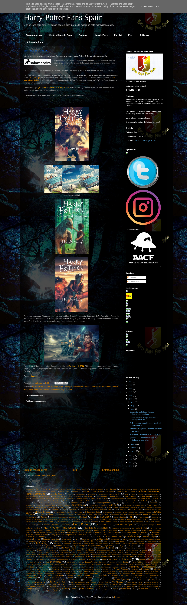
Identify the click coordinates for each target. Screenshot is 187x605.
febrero (134, 448)
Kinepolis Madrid (94, 546)
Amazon (86, 491)
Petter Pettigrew (121, 564)
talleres (126, 580)
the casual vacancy (35, 582)
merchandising (31, 554)
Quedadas (145, 569)
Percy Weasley (96, 564)
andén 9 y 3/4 (121, 491)
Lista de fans (140, 548)
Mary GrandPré (131, 552)
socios (70, 578)
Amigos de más (98, 491)
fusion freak (76, 521)
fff (71, 519)
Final (110, 519)
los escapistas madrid (103, 550)
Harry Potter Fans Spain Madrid (96, 528)
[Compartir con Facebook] (63, 383)
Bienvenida (77, 496)
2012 (131, 463)
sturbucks (96, 580)
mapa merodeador (52, 552)
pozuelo (28, 569)
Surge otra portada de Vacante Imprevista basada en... (142, 413)
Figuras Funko (101, 519)
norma (104, 559)
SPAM (116, 578)
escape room (81, 514)
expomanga (63, 517)
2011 (131, 466)
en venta (41, 514)
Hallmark (46, 524)
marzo (133, 444)
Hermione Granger (149, 537)
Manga (41, 552)
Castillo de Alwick (55, 501)
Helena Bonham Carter (113, 537)
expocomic (53, 517)
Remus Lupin (30, 573)
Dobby (115, 507)
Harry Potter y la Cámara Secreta (105, 387)
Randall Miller (96, 571)
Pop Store (66, 567)
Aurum (133, 494)
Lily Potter (121, 548)
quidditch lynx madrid (63, 571)
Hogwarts (36, 539)
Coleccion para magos (104, 503)
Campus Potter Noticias (99, 498)
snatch (64, 578)
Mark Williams (101, 552)
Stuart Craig (87, 580)
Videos (29, 589)
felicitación (155, 517)
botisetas (156, 496)
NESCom (148, 556)
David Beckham (139, 505)
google (158, 521)
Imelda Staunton (33, 541)
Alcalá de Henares (139, 489)
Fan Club (104, 517)
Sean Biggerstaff (102, 575)
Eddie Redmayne (135, 509)
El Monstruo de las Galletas (124, 512)
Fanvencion (143, 517)
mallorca (32, 552)
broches (48, 498)
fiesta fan (90, 519)
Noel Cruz (83, 559)
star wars (31, 580)
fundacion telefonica (63, 521)
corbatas (39, 505)
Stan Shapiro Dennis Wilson (146, 578)
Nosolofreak (113, 559)
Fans (131, 517)
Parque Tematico (53, 562)
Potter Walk (84, 567)
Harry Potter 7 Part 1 (104, 524)
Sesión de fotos (154, 575)
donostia (45, 509)
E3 (116, 509)
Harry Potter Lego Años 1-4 (62, 530)
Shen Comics (45, 578)
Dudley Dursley (84, 509)
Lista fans (150, 548)
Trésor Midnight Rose (100, 584)
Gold (152, 521)
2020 (131, 385)
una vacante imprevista (35, 587)
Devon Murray (88, 507)
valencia (71, 586)
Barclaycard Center (152, 494)
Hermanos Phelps (132, 537)
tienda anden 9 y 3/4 (151, 582)
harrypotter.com (52, 537)
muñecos (69, 556)
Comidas (127, 503)
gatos (115, 521)
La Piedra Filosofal (69, 548)
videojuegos (153, 586)
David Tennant (41, 507)
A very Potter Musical (43, 489)
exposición (73, 517)
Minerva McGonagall (98, 554)
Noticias (126, 559)
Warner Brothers (86, 589)
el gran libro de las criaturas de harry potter (68, 512)
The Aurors (143, 580)
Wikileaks (116, 589)
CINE (153, 501)
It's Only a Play (66, 541)
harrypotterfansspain (66, 537)
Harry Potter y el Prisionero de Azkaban (74, 387)
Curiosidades (94, 505)
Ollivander (143, 559)
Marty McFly (112, 552)
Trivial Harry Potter (116, 584)
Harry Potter (81, 524)
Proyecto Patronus (121, 569)
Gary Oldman (105, 521)
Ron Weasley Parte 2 (152, 573)
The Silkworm (117, 582)
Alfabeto (53, 491)
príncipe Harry (88, 569)
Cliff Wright (58, 503)
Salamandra (55, 390)
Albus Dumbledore (125, 489)
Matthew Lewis (144, 552)
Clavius (36, 503)
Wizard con (125, 589)
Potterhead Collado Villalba (100, 567)
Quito (74, 571)
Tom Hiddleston (77, 584)
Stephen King (41, 580)
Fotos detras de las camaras (137, 519)
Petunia (131, 564)
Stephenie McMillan (54, 580)
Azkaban (140, 494)
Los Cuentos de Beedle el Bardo (81, 550)
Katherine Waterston (138, 543)
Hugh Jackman (127, 539)
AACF (56, 489)
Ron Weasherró (125, 573)
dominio (36, 509)
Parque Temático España (75, 562)
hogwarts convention (51, 539)
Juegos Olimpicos (102, 543)
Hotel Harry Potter (88, 539)
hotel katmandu (102, 539)
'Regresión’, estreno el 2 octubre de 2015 (146, 434)
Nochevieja (74, 559)
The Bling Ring (154, 580)
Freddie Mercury (31, 521)
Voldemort (65, 589)
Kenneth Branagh (62, 546)
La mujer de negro (50, 548)
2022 (131, 382)
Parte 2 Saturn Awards (57, 564)
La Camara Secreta (146, 546)
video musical (142, 586)
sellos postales (140, 575)
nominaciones (94, 559)
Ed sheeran (122, 509)
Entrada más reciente (35, 470)
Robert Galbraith (96, 573)
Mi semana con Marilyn (57, 554)
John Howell (57, 543)
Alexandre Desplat (42, 491)
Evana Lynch (31, 517)
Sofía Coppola (80, 578)
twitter (128, 584)
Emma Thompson (146, 512)
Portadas (75, 567)
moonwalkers (126, 554)
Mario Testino (89, 552)
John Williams (77, 543)
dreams (64, 509)
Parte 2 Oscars (42, 564)
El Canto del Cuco (42, 512)
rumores (28, 575)
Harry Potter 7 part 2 (125, 524)
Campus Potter (81, 498)
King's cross (108, 546)
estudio (123, 514)
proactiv (97, 569)
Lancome (91, 548)
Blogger (117, 597)
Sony (90, 578)
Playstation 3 (42, 567)
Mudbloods (156, 554)
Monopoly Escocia (113, 554)
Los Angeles (63, 550)
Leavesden (100, 548)
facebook (83, 517)
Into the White (54, 541)
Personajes (108, 564)
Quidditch (157, 569)
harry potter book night (147, 524)
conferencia (30, 505)
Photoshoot (140, 564)
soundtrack (108, 578)
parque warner (154, 562)
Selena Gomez (126, 575)
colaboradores (76, 503)
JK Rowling (41, 543)
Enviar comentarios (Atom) (45, 475)
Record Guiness (128, 571)
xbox (153, 589)
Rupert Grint (39, 575)
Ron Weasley (137, 573)
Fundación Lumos (46, 521)
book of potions (130, 496)
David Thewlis (52, 507)
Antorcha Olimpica (57, 494)
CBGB (75, 501)
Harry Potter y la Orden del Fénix (107, 532)
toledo (55, 584)
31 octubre (29, 489)
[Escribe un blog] (58, 383)
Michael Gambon (72, 554)
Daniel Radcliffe (108, 505)
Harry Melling (66, 524)
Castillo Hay (67, 501)
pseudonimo (135, 569)
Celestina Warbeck (85, 501)
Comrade (135, 503)
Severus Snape (32, 578)
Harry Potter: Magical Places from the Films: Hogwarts (108, 535)
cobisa (66, 503)
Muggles (31, 556)
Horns (77, 539)
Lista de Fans (101, 35)
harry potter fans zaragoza (120, 528)
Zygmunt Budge (53, 591)
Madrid (144, 550)
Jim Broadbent (151, 541)
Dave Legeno (127, 505)
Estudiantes (115, 514)
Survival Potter (115, 580)
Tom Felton (63, 585)
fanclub (123, 517)
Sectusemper (114, 575)
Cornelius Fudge (50, 505)
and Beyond (110, 491)
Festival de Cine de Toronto (35, 519)
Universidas (62, 586)
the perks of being (104, 582)
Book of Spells (144, 496)
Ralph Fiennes (83, 571)
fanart (116, 517)
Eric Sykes (71, 514)
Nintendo (53, 559)
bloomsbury (87, 496)
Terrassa (134, 580)
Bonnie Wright (115, 496)
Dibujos (108, 507)
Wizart (135, 589)
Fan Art (118, 35)
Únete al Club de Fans (60, 35)
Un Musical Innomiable (151, 584)
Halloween (55, 524)
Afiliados (144, 35)
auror (126, 494)
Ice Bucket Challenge (141, 539)
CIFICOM (143, 501)
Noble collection (63, 559)
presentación (55, 569)
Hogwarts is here (67, 539)
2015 (131, 399)
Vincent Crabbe (41, 589)
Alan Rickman (111, 489)
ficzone (76, 519)
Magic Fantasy (156, 550)
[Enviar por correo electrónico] (55, 383)
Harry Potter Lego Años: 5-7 (82, 530)
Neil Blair (140, 556)
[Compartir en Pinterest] (66, 383)
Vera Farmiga (110, 586)
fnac (116, 519)
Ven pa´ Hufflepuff (97, 586)
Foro (130, 35)
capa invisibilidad (132, 498)
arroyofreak (91, 494)
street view (77, 580)
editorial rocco (149, 509)
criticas (67, 505)
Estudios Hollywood (134, 514)
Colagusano (89, 503)
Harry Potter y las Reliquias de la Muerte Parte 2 (69, 535)
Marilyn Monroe (77, 552)
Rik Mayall (60, 573)
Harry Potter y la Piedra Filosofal (37, 390)
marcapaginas (65, 552)
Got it (159, 6)
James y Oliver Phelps (92, 541)
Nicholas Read (42, 559)
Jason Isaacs (140, 541)
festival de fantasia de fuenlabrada (57, 519)
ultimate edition (137, 584)
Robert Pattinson (112, 573)
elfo (136, 512)
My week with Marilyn (101, 556)
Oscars (151, 559)
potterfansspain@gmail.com (145, 140)
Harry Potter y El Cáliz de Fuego (45, 387)
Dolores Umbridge (146, 507)
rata (120, 571)
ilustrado (158, 539)
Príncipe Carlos (76, 569)
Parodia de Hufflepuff (35, 562)
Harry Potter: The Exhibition (137, 535)
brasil (28, 498)
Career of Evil (145, 498)
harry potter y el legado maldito (130, 530)
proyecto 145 (107, 569)
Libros (111, 548)
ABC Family (76, 489)
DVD (110, 509)
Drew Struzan (73, 509)
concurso (153, 503)
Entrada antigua (111, 470)
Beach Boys (56, 496)
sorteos (97, 578)
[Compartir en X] (61, 383)
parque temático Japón (119, 562)
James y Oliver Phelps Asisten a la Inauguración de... (144, 419)
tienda (141, 582)
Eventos (82, 35)
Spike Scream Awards (127, 578)
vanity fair (80, 586)
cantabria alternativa (117, 498)
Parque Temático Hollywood (95, 562)
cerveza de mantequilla (101, 501)
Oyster (158, 559)
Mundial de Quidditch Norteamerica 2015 (50, 556)
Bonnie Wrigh (102, 496)
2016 (131, 395)
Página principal (34, 35)
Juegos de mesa (89, 543)
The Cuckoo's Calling (58, 582)
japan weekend (120, 541)
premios (45, 569)
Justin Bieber (125, 543)
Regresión (139, 571)
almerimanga (76, 491)
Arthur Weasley (103, 494)
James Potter (77, 541)
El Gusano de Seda (92, 512)
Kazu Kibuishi (37, 546)
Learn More (147, 6)
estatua (106, 514)
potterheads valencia (118, 567)
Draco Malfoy (55, 509)
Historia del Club (34, 42)
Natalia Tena (120, 556)
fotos (122, 519)
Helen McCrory (97, 537)
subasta (104, 580)
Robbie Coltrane (71, 573)
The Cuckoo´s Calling (78, 582)
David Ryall (30, 507)
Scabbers (79, 575)
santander (70, 575)
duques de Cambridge (99, 509)
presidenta (65, 569)
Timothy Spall (30, 584)
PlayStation (30, 567)
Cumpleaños (78, 505)
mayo (133, 405)
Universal (52, 586)
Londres (40, 550)
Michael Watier (84, 554)
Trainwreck (87, 584)
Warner (74, 589)
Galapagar (86, 521)
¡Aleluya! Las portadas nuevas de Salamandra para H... (143, 439)
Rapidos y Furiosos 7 (109, 571)
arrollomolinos (81, 494)
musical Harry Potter (82, 556)
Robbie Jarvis (82, 573)
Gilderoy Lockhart (125, 521)
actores (85, 489)
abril (133, 409)
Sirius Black (55, 578)
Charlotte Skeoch (116, 501)
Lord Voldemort (51, 550)
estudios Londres (150, 514)
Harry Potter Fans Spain (63, 17)
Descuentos (76, 507)
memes (156, 552)
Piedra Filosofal (152, 564)
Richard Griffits (49, 573)
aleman (31, 491)
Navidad (130, 556)
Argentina (71, 494)
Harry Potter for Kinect (42, 530)
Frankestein (155, 519)
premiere (37, 569)
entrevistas (61, 514)
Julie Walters (115, 543)
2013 (131, 459)
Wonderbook (144, 589)
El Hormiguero (107, 512)
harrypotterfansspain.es (83, 537)
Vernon (119, 586)
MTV (148, 554)
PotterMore (149, 567)
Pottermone (133, 567)
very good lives (129, 586)
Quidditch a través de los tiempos (41, 571)
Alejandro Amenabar (154, 489)
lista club (130, 548)
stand (159, 578)
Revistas (40, 573)
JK (32, 543)
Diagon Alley (99, 507)
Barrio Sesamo (44, 496)
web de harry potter (104, 589)
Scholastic (88, 575)
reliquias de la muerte (152, 571)
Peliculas (83, 564)
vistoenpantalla (53, 589)
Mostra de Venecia (138, 554)
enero (133, 451)
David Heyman (152, 505)
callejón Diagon (59, 498)
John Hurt (67, 543)
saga (49, 575)
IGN (151, 539)
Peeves (75, 564)
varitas (87, 586)
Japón (131, 541)
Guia (39, 524)
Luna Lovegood (118, 550)
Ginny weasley (138, 521)
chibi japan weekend (130, 501)
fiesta (83, 519)
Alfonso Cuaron (64, 491)
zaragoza (43, 591)
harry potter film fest (139, 528)
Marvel (121, 552)
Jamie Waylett (108, 541)
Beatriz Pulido (66, 496)
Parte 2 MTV (30, 564)
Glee (146, 521)
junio (133, 402)
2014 (131, 456)
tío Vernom (40, 584)
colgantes (119, 503)
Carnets (155, 498)
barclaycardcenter (32, 496)
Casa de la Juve (31, 501)
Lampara (82, 548)
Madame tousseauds (132, 550)
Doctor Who (124, 507)
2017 (131, 392)
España (90, 514)
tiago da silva (66, 390)
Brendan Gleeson (38, 498)
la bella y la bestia (132, 546)
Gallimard (95, 521)
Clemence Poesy (46, 503)
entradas (50, 514)
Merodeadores (42, 554)
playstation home (54, 567)
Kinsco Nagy (119, 546)
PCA (68, 564)
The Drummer (91, 582)
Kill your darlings (78, 546)
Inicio (74, 470)
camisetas (70, 498)
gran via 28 (32, 524)
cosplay (60, 505)
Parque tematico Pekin (139, 562)
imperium (44, 541)
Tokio (48, 584)
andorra (133, 491)
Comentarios (134, 282)
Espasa (98, 514)
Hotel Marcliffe (115, 539)
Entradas (133, 277)
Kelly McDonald (49, 546)
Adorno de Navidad (97, 489)
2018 (131, 389)
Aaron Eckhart (65, 489)
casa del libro (43, 501)
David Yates (64, 507)
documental (134, 507)
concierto (144, 503)
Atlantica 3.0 (115, 494)
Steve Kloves (67, 580)
